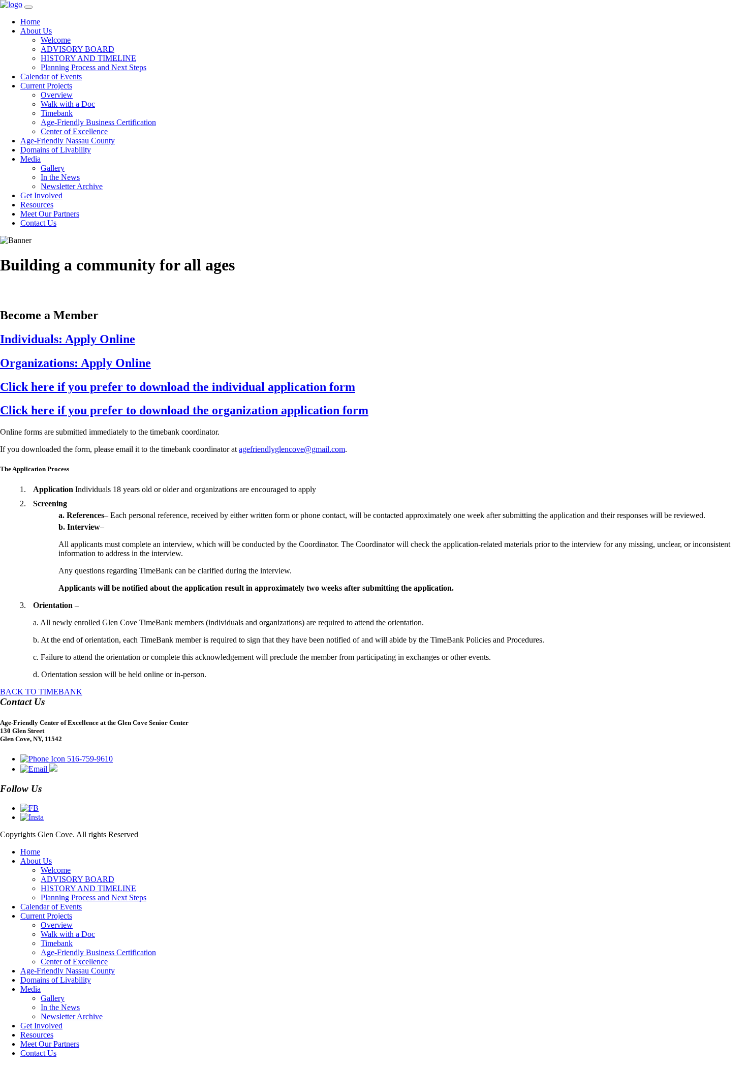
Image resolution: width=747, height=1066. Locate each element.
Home (30, 21)
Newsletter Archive (72, 186)
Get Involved (41, 195)
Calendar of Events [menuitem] (51, 906)
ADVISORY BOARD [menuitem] (77, 879)
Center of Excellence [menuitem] (74, 961)
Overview (57, 94)
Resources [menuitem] (36, 1034)
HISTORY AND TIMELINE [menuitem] (88, 888)
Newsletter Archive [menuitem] (72, 1016)
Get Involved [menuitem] (41, 1025)
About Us (36, 30)
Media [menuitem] (30, 989)
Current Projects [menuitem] (46, 915)
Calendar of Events (51, 76)
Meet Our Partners (49, 213)
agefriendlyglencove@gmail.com (292, 449)
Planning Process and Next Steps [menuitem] (93, 897)
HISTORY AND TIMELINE (88, 58)
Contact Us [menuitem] (38, 1053)
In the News (60, 177)
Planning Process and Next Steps (93, 67)
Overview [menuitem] (57, 925)
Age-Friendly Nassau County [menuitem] (67, 970)
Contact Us (38, 223)
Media (30, 159)
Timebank (57, 113)
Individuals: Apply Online (67, 339)
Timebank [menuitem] (57, 943)
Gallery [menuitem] (53, 998)
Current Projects (46, 85)
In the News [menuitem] (60, 1007)
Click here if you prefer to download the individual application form (177, 386)
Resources (36, 204)
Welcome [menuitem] (56, 870)
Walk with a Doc (68, 104)
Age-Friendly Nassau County (67, 140)
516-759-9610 (89, 758)
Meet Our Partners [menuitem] (49, 1044)
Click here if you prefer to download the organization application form (184, 410)
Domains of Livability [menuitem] (55, 980)
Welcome (56, 40)
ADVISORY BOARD (77, 49)
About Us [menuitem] (36, 861)
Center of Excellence (74, 131)
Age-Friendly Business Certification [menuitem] (98, 952)
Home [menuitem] (30, 851)
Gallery (53, 168)
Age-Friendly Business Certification (98, 122)
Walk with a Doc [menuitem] (68, 934)
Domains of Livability (55, 149)
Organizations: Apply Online (75, 363)
